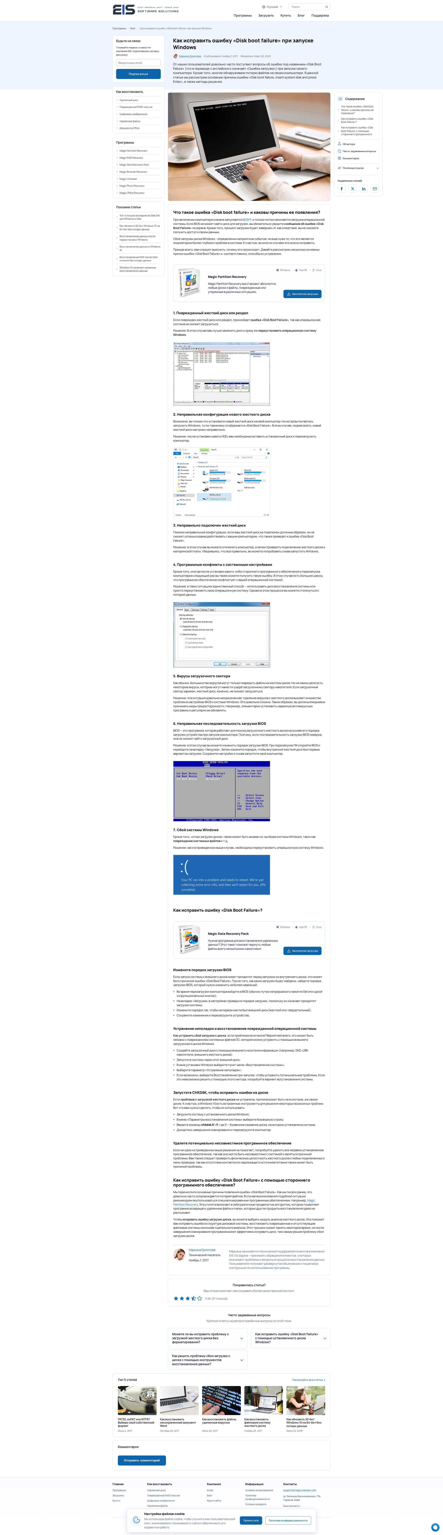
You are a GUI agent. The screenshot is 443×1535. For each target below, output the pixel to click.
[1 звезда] (176, 1298)
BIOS (246, 220)
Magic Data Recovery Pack (134, 164)
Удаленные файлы (130, 121)
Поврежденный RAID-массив (136, 107)
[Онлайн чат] (434, 1529)
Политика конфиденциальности (288, 1520)
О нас (210, 1490)
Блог (301, 15)
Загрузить (266, 15)
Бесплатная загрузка (305, 294)
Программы (243, 15)
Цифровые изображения (133, 114)
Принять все (251, 1520)
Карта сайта (214, 1500)
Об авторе (349, 144)
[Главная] (147, 9)
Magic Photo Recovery (132, 185)
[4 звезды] (193, 1298)
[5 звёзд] (199, 1298)
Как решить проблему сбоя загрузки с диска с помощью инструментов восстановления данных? (201, 1360)
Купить (286, 15)
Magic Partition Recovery (133, 150)
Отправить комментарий (142, 1460)
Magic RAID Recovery (131, 157)
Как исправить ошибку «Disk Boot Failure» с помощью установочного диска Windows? (286, 1338)
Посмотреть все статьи (307, 1380)
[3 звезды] (188, 1298)
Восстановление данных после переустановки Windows (137, 238)
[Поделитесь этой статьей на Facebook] (342, 189)
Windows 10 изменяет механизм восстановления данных (138, 269)
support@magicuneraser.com (299, 1490)
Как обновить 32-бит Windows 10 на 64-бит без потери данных (140, 227)
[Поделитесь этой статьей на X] (353, 189)
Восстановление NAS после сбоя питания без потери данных (139, 258)
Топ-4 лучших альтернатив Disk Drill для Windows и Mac (140, 217)
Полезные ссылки (353, 168)
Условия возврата (255, 1504)
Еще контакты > (292, 1506)
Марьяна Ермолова (190, 56)
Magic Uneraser (128, 178)
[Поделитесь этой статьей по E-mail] (375, 189)
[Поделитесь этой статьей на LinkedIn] (364, 189)
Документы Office (129, 128)
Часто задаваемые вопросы (359, 151)
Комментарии (351, 158)
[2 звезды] (182, 1298)
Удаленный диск (129, 100)
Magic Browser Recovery (133, 171)
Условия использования (259, 1490)
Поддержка (320, 15)
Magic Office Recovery (132, 192)
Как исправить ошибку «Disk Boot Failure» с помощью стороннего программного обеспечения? (357, 132)
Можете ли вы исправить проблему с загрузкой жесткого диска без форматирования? (200, 1338)
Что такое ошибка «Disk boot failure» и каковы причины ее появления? (357, 110)
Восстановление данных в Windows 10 (140, 248)
